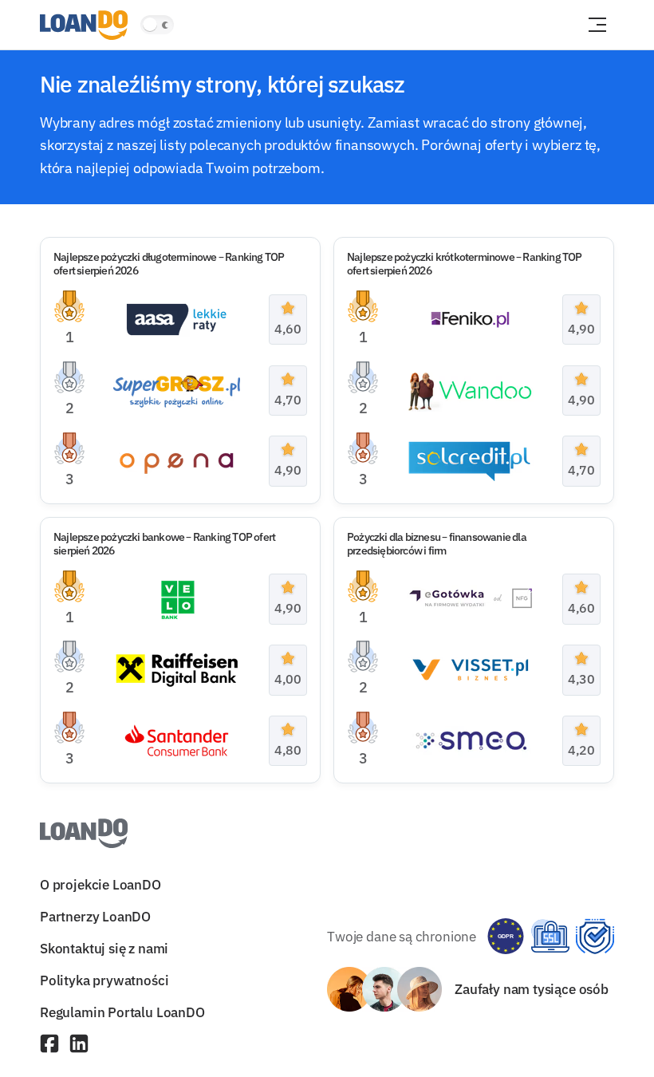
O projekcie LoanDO (100, 884)
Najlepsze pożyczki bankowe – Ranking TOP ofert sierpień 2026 (164, 543)
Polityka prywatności (104, 980)
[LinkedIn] (79, 1045)
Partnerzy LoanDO (95, 916)
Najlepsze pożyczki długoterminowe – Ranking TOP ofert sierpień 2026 (168, 263)
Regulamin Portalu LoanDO (122, 1013)
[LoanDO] (84, 25)
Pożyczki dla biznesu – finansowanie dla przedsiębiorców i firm (436, 543)
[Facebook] (49, 1045)
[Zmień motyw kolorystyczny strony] (157, 24)
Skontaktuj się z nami (104, 948)
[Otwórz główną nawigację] (597, 24)
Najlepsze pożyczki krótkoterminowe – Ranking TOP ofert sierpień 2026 (464, 263)
